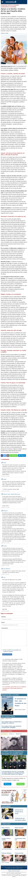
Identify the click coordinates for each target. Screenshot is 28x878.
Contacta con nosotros (11, 866)
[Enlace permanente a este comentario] (2, 462)
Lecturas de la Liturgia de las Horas (19, 811)
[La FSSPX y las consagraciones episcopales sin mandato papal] (14, 762)
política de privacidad (13, 650)
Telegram (22, 455)
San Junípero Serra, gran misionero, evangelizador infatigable (12, 726)
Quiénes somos (3, 866)
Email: (3, 622)
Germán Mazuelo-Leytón (20, 862)
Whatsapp (14, 455)
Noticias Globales (6, 853)
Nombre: (3, 616)
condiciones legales (8, 651)
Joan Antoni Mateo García (20, 849)
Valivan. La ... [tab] (12, 733)
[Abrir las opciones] (2, 2)
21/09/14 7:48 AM (4, 33)
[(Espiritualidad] (7, 813)
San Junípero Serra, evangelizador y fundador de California (12, 722)
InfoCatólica (10, 2)
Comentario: (4, 628)
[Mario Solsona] (7, 832)
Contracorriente (19, 853)
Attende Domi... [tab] (19, 733)
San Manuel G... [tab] (4, 733)
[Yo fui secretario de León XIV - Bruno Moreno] (14, 796)
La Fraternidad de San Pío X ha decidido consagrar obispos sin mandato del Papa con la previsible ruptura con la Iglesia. (13, 773)
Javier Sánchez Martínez (7, 849)
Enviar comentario (7, 654)
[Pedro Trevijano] (20, 832)
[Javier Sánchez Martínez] (7, 844)
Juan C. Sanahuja (5, 862)
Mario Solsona (6, 827)
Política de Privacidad (20, 866)
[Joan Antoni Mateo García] (20, 844)
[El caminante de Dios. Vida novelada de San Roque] (7, 705)
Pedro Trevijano (19, 827)
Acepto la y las (12, 650)
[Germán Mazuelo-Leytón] (20, 858)
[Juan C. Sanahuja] (7, 858)
